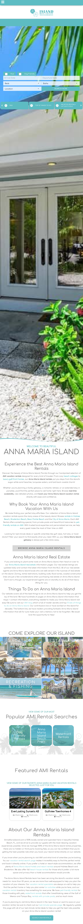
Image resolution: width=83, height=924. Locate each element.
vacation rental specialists (41, 884)
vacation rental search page (23, 861)
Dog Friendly (29, 74)
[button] (37, 435)
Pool (12, 74)
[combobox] (22, 83)
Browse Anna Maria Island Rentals (41, 548)
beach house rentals (39, 870)
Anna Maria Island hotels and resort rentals (33, 867)
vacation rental (9, 890)
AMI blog (28, 603)
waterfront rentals (33, 893)
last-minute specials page (50, 905)
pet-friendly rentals (68, 890)
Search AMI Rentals (41, 918)
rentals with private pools (43, 896)
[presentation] (2, 105)
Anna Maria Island (41, 13)
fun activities (50, 887)
